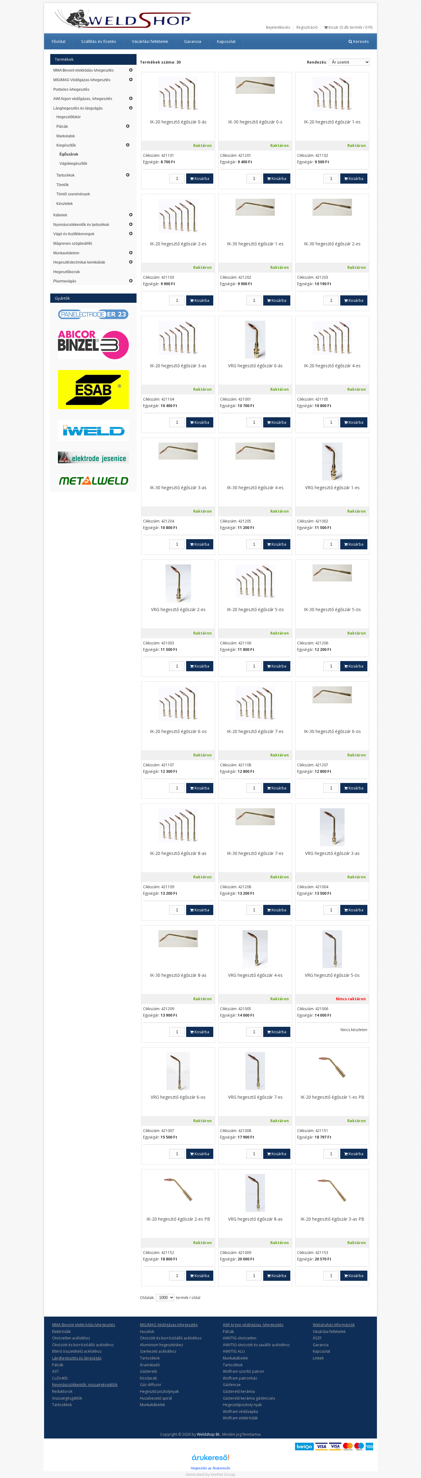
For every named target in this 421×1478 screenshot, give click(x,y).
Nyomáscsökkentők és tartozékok (81, 225)
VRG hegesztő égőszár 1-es (332, 487)
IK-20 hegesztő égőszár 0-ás (178, 122)
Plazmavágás (64, 281)
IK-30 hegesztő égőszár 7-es (255, 853)
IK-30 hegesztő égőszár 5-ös (332, 609)
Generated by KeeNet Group (210, 1474)
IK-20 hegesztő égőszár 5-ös (255, 609)
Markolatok (65, 136)
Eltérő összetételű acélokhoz (77, 1351)
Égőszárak (68, 154)
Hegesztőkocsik (66, 272)
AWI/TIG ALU (234, 1351)
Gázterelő (148, 1371)
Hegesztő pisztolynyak (159, 1391)
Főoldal (58, 41)
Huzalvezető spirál (156, 1398)
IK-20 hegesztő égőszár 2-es (178, 244)
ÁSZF (317, 1338)
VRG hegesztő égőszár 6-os (178, 1097)
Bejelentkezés (278, 27)
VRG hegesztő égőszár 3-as (332, 853)
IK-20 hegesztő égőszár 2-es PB (178, 1219)
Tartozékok (65, 175)
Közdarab (148, 1378)
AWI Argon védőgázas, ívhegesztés (82, 99)
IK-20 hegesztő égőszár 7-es (255, 731)
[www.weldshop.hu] (123, 19)
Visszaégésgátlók (67, 1398)
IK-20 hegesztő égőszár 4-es (332, 365)
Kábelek (60, 215)
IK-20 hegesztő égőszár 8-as (178, 853)
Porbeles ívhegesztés (71, 89)
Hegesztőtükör (68, 117)
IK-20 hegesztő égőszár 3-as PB (332, 1219)
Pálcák (62, 126)
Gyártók (62, 298)
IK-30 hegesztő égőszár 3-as (178, 487)
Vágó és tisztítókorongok (73, 234)
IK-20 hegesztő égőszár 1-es (332, 122)
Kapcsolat (226, 41)
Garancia (192, 41)
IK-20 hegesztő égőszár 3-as (178, 365)
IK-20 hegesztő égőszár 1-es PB (332, 1097)
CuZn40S (59, 1378)
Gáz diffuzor (150, 1384)
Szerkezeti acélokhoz (158, 1351)
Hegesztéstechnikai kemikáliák (79, 262)
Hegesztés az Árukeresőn (210, 1468)
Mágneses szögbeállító (72, 243)
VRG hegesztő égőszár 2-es (178, 609)
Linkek (318, 1358)
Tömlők (62, 185)
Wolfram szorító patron (243, 1371)
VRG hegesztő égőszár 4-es (255, 975)
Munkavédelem (66, 253)
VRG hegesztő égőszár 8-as (255, 1219)
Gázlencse (232, 1384)
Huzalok (147, 1331)
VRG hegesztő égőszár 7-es (255, 1097)
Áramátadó (150, 1365)
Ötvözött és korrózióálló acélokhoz (83, 1344)
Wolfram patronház (240, 1378)
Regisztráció (307, 27)
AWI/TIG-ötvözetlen (239, 1338)
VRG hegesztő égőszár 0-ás (255, 365)
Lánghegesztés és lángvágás (78, 108)
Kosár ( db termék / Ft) (350, 27)
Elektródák (61, 1331)
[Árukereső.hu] (210, 1460)
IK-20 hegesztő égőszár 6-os (178, 731)
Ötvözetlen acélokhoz (71, 1338)
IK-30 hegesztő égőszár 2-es (332, 244)
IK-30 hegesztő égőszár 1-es (255, 244)
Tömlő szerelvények (73, 194)
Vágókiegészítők (73, 163)
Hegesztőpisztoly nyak (242, 1404)
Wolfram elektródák (240, 1418)
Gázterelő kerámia (239, 1391)
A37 (55, 1371)
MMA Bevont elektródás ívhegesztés (83, 70)
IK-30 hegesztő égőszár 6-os (332, 731)
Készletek (64, 204)
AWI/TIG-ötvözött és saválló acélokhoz (256, 1344)
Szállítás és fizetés (98, 41)
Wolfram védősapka (240, 1411)
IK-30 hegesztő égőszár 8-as (178, 975)
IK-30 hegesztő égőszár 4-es (255, 487)
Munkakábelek (152, 1404)
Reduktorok (62, 1391)
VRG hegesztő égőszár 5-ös (332, 975)
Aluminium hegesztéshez (161, 1344)
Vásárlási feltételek (150, 41)
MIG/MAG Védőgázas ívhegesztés (81, 80)
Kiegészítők (66, 145)
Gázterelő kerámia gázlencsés (249, 1398)
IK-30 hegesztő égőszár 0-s (255, 122)
